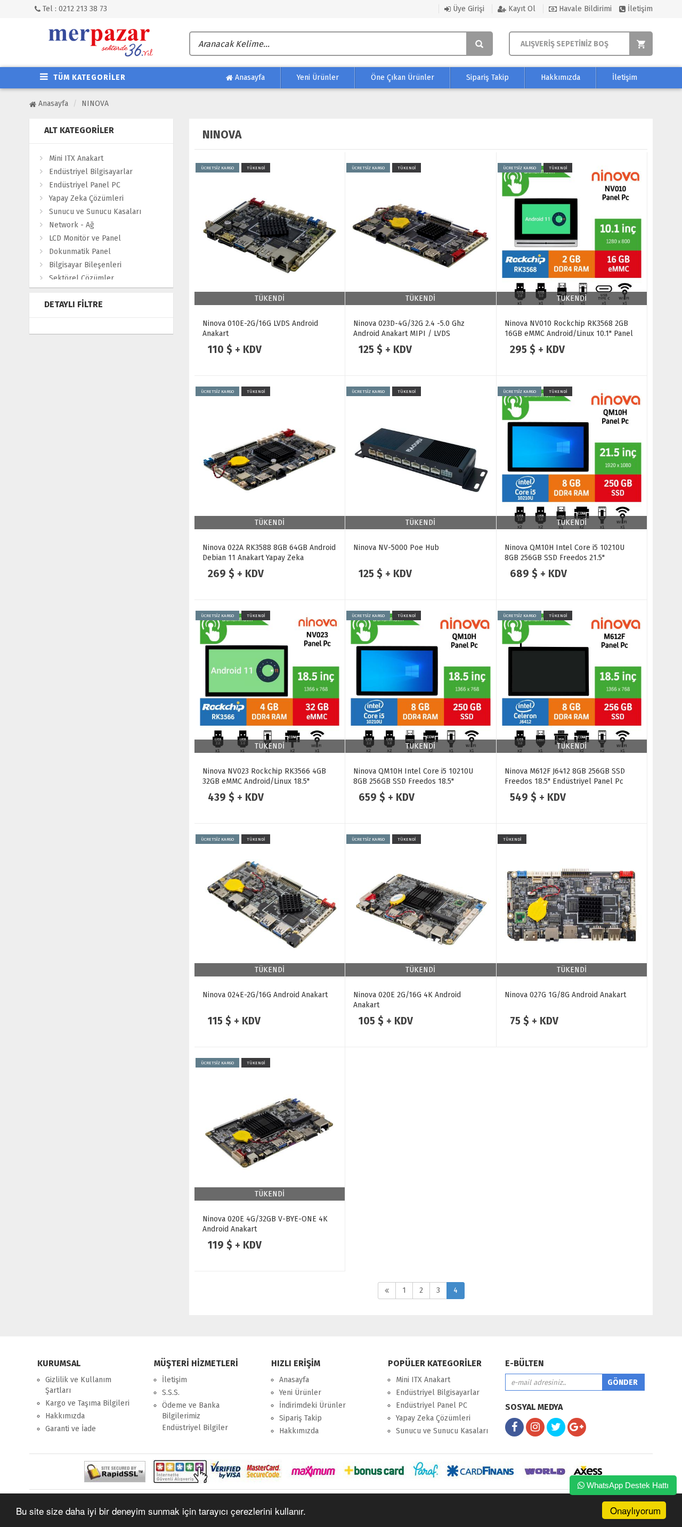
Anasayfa (249, 77)
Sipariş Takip (487, 77)
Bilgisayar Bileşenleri (85, 264)
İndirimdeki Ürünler (312, 1405)
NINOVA (95, 103)
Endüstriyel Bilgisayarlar (91, 171)
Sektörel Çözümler (81, 278)
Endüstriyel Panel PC (84, 185)
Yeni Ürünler (318, 77)
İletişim (639, 8)
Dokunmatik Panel (80, 251)
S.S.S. (171, 1392)
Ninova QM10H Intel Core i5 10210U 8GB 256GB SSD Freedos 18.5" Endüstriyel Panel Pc (413, 781)
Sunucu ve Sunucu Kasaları (95, 211)
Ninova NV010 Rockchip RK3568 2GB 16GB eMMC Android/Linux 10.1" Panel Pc (569, 333)
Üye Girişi (467, 8)
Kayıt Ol (520, 8)
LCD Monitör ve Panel (85, 238)
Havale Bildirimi (584, 8)
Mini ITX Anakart (76, 158)
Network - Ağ (71, 224)
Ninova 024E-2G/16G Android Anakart (265, 994)
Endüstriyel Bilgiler (195, 1427)
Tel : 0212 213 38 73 (73, 8)
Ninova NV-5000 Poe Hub (396, 547)
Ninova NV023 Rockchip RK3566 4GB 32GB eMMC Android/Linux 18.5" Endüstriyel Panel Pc (264, 781)
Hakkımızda (560, 77)
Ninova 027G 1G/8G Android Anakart (565, 994)
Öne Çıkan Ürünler (402, 77)
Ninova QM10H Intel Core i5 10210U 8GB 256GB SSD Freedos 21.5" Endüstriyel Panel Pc (564, 557)
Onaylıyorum (635, 1510)
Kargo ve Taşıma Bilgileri (87, 1403)
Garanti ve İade (70, 1428)
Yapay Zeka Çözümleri (86, 198)
